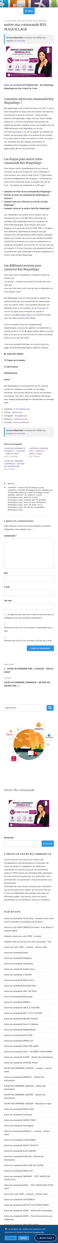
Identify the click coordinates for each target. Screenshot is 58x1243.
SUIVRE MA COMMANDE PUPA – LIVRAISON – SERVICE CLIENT (38, 451)
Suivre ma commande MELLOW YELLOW (21, 1018)
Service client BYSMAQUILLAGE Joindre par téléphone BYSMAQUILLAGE (27, 500)
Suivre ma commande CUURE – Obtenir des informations (28, 1210)
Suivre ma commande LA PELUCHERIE (20, 1140)
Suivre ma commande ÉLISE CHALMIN (20, 1151)
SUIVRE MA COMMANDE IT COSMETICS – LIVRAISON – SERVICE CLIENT (15, 451)
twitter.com (17, 412)
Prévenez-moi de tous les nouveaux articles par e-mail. (28, 640)
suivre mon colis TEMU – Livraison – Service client (25, 947)
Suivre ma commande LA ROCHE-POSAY (21, 1062)
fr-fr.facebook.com (22, 409)
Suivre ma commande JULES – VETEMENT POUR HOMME (28, 1051)
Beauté (11, 484)
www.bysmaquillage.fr (13, 132)
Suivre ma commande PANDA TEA (18, 1171)
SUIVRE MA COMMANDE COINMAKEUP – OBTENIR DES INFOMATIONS (14, 464)
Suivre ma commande (13, 85)
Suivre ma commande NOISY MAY (18, 1035)
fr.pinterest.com (20, 419)
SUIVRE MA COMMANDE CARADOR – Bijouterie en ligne (27, 1103)
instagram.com (21, 415)
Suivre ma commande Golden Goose (19, 969)
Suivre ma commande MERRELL (17, 1002)
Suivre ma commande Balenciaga (18, 996)
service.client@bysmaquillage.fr (18, 315)
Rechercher (9, 837)
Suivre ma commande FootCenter (18, 1114)
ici (15, 248)
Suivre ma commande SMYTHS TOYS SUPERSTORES (26, 1205)
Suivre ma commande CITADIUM (18, 974)
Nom (6, 573)
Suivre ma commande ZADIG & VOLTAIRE (22, 1007)
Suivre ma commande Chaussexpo (18, 963)
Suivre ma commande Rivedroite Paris (20, 985)
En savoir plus (19, 40)
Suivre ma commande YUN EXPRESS (19, 1199)
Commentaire (10, 535)
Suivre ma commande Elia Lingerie (18, 1125)
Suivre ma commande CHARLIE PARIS (20, 1120)
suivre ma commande (36, 21)
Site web (8, 600)
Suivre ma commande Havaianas (18, 958)
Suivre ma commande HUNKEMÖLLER (20, 1029)
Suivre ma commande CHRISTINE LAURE (21, 1046)
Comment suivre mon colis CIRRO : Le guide (22, 936)
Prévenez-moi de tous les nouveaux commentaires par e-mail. (28, 629)
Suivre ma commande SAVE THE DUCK (20, 991)
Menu (30, 11)
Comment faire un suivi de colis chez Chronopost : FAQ (27, 941)
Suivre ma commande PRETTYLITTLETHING (23, 1013)
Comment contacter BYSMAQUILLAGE (26, 488)
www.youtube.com (21, 422)
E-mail (7, 587)
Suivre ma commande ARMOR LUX (18, 1040)
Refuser (24, 1238)
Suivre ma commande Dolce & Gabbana (21, 1024)
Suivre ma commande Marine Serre (19, 980)
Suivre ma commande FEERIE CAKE (19, 1109)
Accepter (10, 1238)
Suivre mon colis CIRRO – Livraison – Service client (26, 1194)
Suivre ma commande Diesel (16, 952)
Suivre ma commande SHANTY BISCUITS (21, 1145)
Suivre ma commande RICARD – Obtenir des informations (28, 1057)
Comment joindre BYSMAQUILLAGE (24, 490)
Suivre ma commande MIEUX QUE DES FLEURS (24, 1165)
